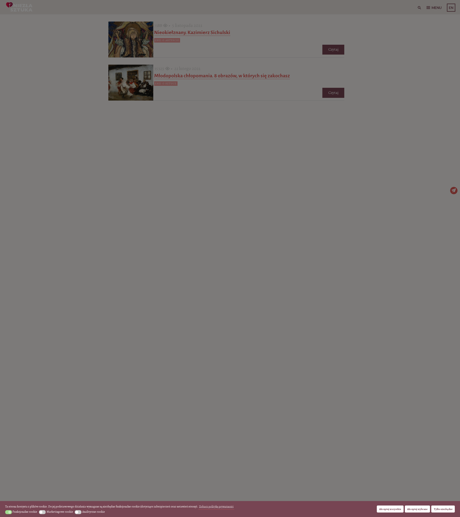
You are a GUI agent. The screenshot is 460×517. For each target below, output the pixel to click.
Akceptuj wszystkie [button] (390, 509)
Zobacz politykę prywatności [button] (216, 507)
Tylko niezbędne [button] (443, 509)
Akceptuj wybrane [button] (417, 509)
